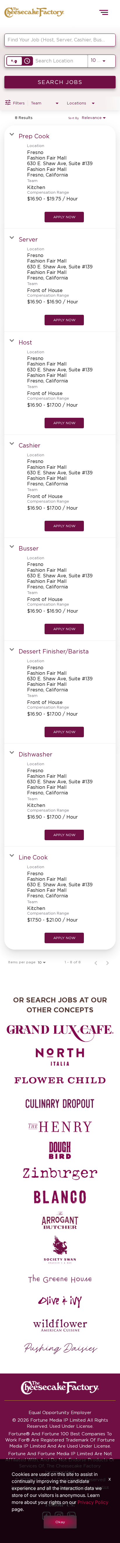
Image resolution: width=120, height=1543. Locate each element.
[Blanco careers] (60, 1197)
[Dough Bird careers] (60, 1150)
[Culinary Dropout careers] (60, 1103)
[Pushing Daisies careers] (61, 1348)
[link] (60, 176)
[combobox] (57, 40)
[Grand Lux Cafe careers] (60, 1033)
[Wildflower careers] (60, 1325)
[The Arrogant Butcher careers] (60, 1220)
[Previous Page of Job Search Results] (96, 962)
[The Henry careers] (60, 1127)
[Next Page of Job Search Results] (107, 962)
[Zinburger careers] (60, 1173)
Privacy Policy (92, 1502)
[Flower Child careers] (60, 1080)
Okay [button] (60, 1522)
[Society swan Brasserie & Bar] (60, 1249)
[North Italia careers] (60, 1057)
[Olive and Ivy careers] (60, 1302)
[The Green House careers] (60, 1278)
